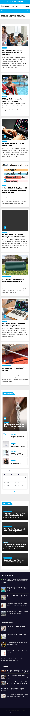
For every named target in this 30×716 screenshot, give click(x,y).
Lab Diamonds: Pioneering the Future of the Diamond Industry (17, 446)
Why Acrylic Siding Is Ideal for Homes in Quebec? (14, 530)
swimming (4, 96)
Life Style (6, 422)
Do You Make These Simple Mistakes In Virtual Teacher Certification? (12, 52)
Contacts (6, 712)
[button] (14, 10)
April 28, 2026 (8, 517)
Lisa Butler (17, 517)
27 (8, 488)
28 (11, 488)
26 (4, 488)
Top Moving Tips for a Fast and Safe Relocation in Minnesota (14, 515)
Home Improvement (6, 276)
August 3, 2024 (9, 428)
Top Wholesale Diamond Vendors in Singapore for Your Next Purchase (17, 438)
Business (4, 47)
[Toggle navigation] (28, 11)
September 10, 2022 (8, 328)
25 (25, 485)
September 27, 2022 (8, 148)
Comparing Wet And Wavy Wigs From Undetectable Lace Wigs (17, 463)
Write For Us (11, 712)
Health (4, 185)
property (6, 542)
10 (22, 480)
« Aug (13, 491)
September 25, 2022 (8, 239)
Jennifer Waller (20, 57)
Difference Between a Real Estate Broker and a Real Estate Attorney (14, 546)
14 (11, 482)
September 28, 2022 (8, 57)
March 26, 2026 (9, 548)
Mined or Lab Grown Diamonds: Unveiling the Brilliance (17, 455)
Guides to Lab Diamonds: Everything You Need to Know (14, 426)
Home (2, 712)
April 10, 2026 (8, 533)
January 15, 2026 (9, 564)
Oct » (17, 491)
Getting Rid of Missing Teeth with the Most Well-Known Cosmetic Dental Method (14, 190)
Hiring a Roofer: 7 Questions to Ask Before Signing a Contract (14, 562)
